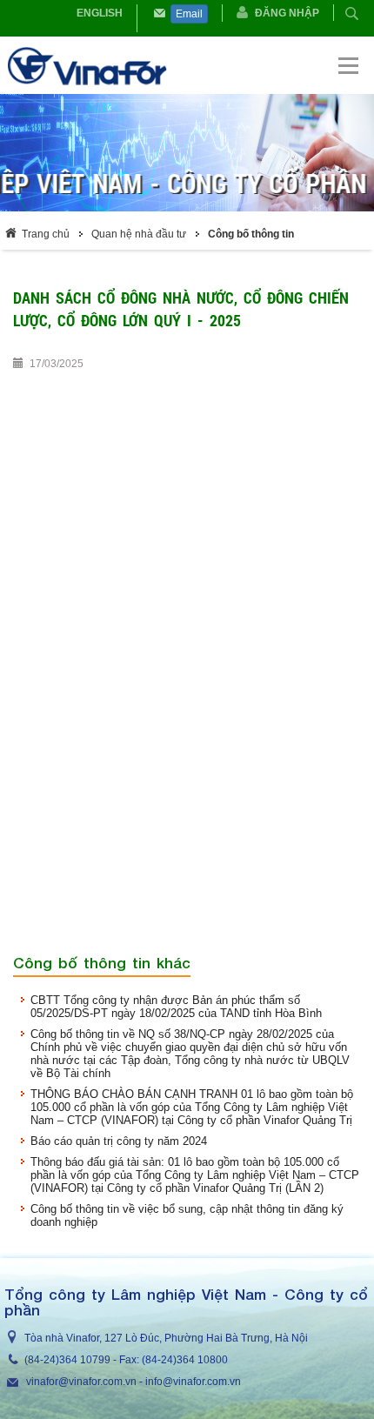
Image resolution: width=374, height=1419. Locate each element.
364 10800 (202, 1360)
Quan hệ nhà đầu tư (138, 234)
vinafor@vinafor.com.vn (81, 1381)
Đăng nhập (287, 13)
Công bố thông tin (251, 234)
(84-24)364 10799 (67, 1360)
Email (189, 14)
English (100, 13)
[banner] (188, 65)
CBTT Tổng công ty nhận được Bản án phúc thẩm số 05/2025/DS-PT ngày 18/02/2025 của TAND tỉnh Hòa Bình (176, 1007)
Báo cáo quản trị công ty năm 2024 (118, 1141)
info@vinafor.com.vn (193, 1381)
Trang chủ (46, 234)
